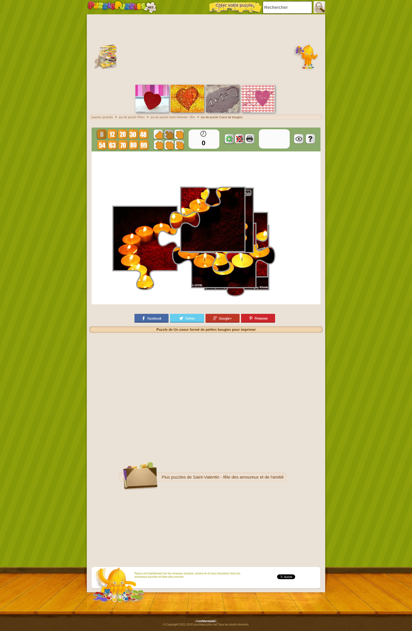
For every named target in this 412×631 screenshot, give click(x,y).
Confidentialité (206, 621)
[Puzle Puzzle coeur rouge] (187, 111)
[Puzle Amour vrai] (258, 111)
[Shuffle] (229, 139)
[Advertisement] (206, 49)
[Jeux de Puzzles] (122, 7)
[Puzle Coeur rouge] (152, 111)
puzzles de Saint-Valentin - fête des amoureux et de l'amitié (227, 477)
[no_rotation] (239, 139)
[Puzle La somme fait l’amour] (222, 111)
